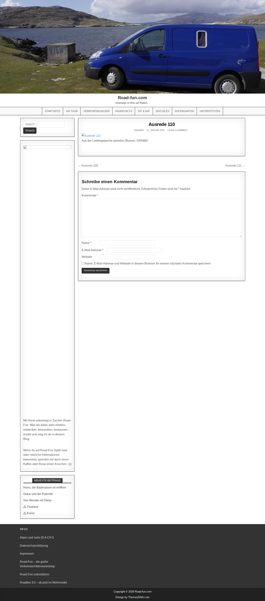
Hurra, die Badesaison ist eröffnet (44, 487)
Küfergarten (184, 111)
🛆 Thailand (30, 506)
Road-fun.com (132, 97)
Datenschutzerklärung (34, 545)
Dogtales (162, 111)
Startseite (52, 111)
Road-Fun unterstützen (34, 574)
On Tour (72, 111)
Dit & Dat (144, 111)
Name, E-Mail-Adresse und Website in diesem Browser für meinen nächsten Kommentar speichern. (148, 263)
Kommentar (90, 195)
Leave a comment (177, 130)
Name (86, 242)
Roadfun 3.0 (123, 111)
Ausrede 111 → (235, 165)
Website (87, 256)
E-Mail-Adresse (92, 250)
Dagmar (139, 130)
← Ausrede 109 (88, 165)
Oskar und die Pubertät (38, 494)
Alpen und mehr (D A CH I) (37, 537)
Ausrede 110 (162, 124)
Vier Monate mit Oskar (37, 500)
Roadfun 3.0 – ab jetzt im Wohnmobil (43, 582)
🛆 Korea (29, 513)
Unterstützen (210, 111)
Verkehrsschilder (96, 111)
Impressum (27, 553)
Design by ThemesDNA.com (133, 597)
